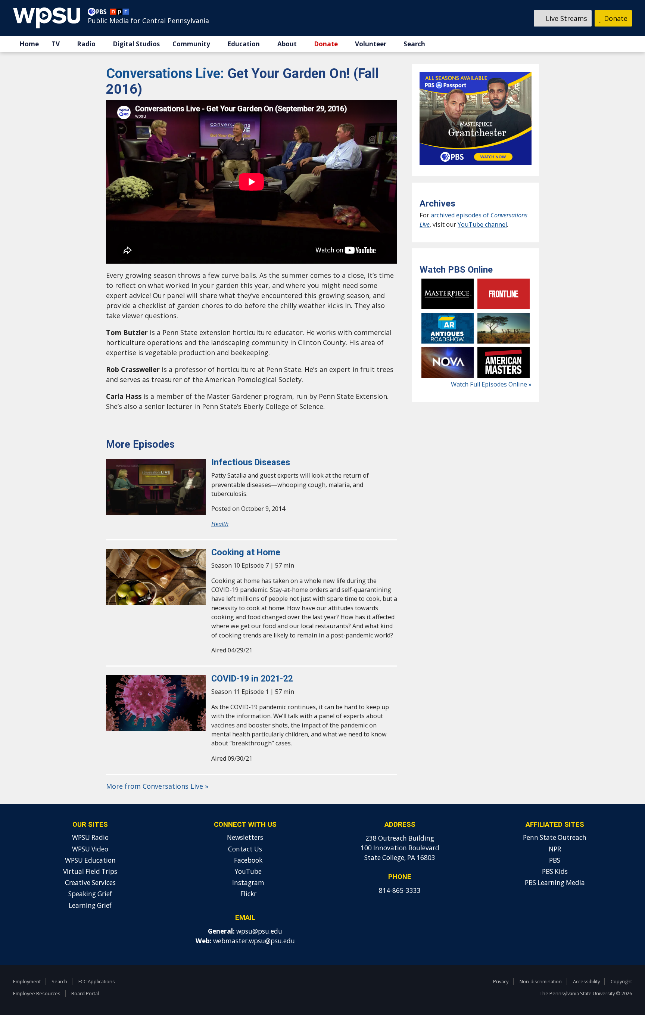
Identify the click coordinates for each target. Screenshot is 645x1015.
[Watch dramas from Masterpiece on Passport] (476, 166)
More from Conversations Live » (157, 786)
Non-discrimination (541, 981)
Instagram (247, 882)
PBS (554, 860)
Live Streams (565, 18)
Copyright (621, 981)
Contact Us (245, 849)
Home (29, 44)
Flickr (247, 894)
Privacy (500, 981)
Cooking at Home (245, 552)
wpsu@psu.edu (259, 931)
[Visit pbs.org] (99, 13)
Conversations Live (166, 73)
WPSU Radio (90, 837)
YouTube (247, 871)
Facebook (247, 860)
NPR (555, 849)
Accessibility (586, 981)
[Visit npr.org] (119, 13)
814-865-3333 (400, 890)
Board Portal (85, 993)
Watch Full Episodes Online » (491, 384)
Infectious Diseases (250, 462)
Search (414, 44)
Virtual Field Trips (90, 871)
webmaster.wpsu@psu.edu (254, 941)
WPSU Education (90, 860)
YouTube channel (482, 224)
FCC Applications (96, 981)
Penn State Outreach (554, 837)
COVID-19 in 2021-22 (253, 678)
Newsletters (245, 837)
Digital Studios (136, 44)
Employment (27, 981)
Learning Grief (90, 905)
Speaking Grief (90, 894)
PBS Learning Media (555, 882)
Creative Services (90, 882)
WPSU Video (90, 849)
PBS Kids (555, 871)
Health (219, 524)
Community (191, 44)
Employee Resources (36, 993)
